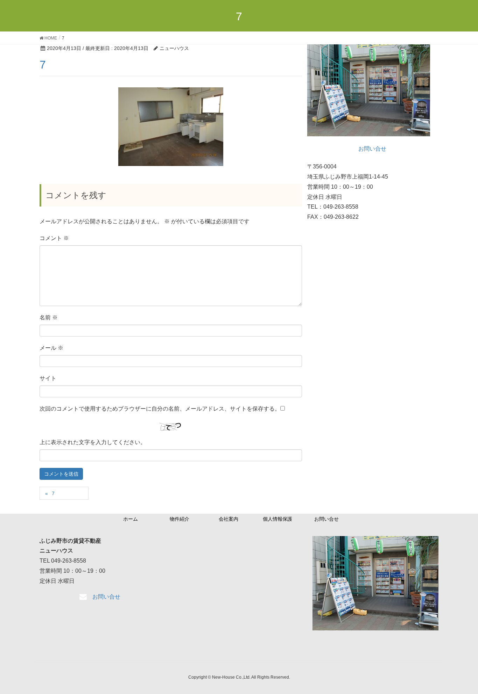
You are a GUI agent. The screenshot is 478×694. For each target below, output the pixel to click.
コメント (54, 238)
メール (51, 348)
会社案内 (228, 519)
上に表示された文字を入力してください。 (93, 442)
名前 (49, 317)
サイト (48, 378)
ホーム (130, 519)
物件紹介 (179, 519)
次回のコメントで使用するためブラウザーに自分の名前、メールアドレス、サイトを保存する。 (160, 409)
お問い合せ (326, 519)
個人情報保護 (277, 519)
